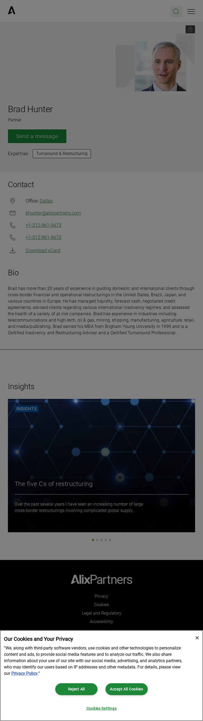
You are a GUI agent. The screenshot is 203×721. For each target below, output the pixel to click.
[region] (101, 675)
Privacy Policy (24, 673)
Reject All (76, 689)
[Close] (197, 638)
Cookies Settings (101, 708)
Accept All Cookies (126, 689)
